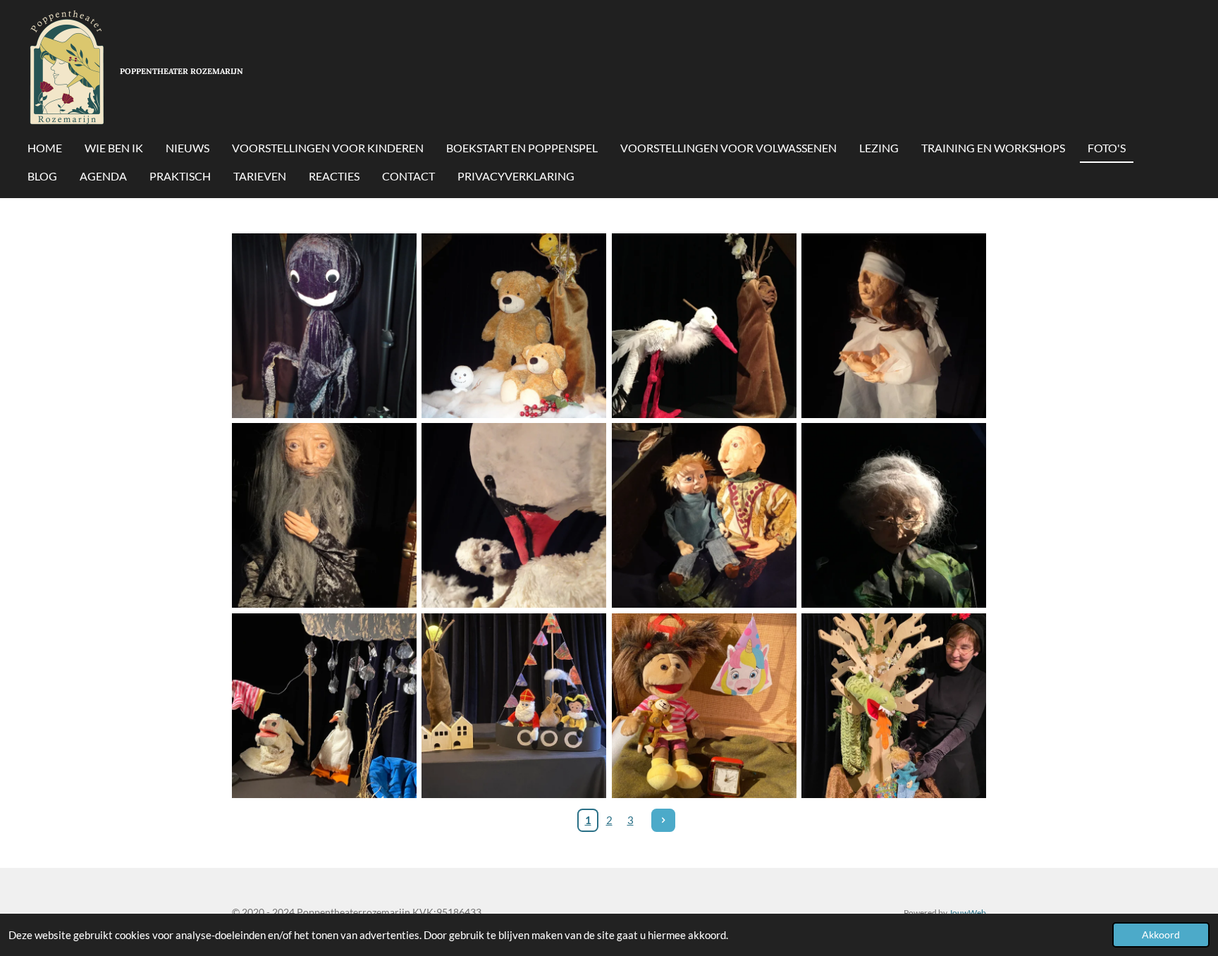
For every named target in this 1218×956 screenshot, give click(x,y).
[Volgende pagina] (663, 821)
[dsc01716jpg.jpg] (893, 325)
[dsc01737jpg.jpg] (514, 325)
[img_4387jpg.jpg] (704, 325)
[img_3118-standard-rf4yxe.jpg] (893, 705)
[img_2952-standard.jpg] (324, 705)
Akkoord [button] (1161, 934)
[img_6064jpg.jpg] (893, 516)
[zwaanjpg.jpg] (514, 516)
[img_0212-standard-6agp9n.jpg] (514, 705)
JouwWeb (967, 912)
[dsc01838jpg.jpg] (704, 516)
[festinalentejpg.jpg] (324, 516)
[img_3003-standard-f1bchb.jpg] (704, 705)
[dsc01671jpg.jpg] (324, 325)
